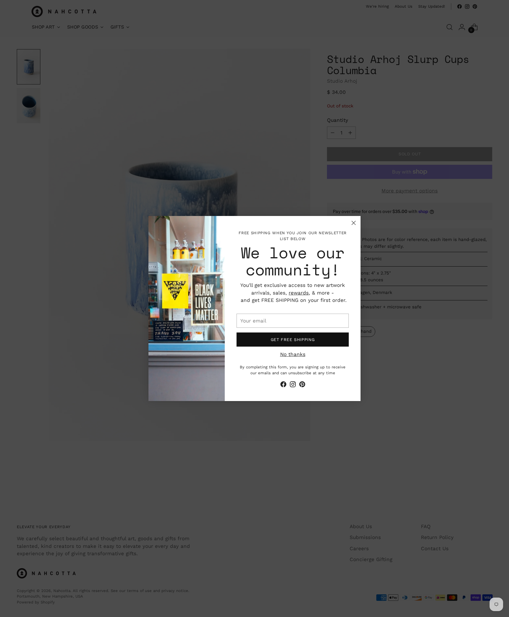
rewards (299, 293)
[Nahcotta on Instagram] (292, 385)
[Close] (353, 222)
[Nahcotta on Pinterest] (302, 385)
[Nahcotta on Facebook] (283, 385)
